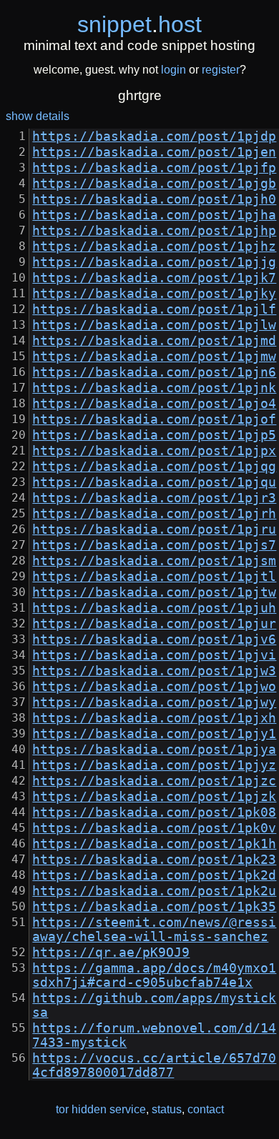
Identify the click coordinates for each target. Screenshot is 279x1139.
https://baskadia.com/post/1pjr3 (154, 498)
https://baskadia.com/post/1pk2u (154, 891)
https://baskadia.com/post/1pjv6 (154, 639)
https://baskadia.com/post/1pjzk (154, 797)
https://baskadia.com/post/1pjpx (154, 451)
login (173, 70)
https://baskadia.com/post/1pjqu (154, 482)
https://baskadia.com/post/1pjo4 (154, 404)
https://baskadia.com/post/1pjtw (154, 592)
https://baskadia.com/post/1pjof (154, 419)
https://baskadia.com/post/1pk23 (154, 859)
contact (205, 1109)
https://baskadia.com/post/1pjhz (154, 246)
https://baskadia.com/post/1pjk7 (154, 278)
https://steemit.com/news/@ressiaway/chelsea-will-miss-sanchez (154, 929)
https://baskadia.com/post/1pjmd (154, 341)
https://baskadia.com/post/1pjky (154, 294)
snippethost (139, 24)
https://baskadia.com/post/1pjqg (154, 466)
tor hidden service (101, 1109)
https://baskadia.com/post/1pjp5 (154, 435)
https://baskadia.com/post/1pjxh (154, 718)
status (167, 1109)
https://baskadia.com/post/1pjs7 (154, 545)
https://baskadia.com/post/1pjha (154, 215)
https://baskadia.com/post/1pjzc (154, 781)
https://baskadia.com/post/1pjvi (154, 655)
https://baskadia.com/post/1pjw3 (154, 671)
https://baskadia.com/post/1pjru (154, 529)
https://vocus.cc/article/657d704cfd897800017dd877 (154, 1065)
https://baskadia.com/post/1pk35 (154, 907)
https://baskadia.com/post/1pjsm (154, 561)
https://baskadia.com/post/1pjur (154, 624)
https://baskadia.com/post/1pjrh (154, 514)
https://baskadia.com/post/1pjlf (154, 309)
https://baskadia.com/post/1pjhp (154, 231)
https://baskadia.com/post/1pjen (154, 152)
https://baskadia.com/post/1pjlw (154, 325)
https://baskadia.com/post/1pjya (154, 749)
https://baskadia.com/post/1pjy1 (154, 734)
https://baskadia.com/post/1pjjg (154, 262)
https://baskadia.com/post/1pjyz (154, 765)
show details (37, 116)
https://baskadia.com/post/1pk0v (154, 828)
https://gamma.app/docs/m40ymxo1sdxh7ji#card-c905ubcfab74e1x (154, 975)
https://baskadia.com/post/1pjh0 (154, 199)
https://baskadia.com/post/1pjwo (154, 687)
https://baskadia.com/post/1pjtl (154, 577)
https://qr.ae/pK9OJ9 (111, 952)
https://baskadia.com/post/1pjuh (154, 608)
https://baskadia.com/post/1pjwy (154, 702)
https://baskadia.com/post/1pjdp (154, 136)
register (221, 70)
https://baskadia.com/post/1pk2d (154, 875)
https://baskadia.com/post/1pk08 (154, 812)
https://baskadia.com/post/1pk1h (154, 844)
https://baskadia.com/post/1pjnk (154, 388)
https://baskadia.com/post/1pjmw (154, 356)
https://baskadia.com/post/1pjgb (154, 183)
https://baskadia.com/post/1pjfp (154, 168)
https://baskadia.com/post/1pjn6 (154, 372)
